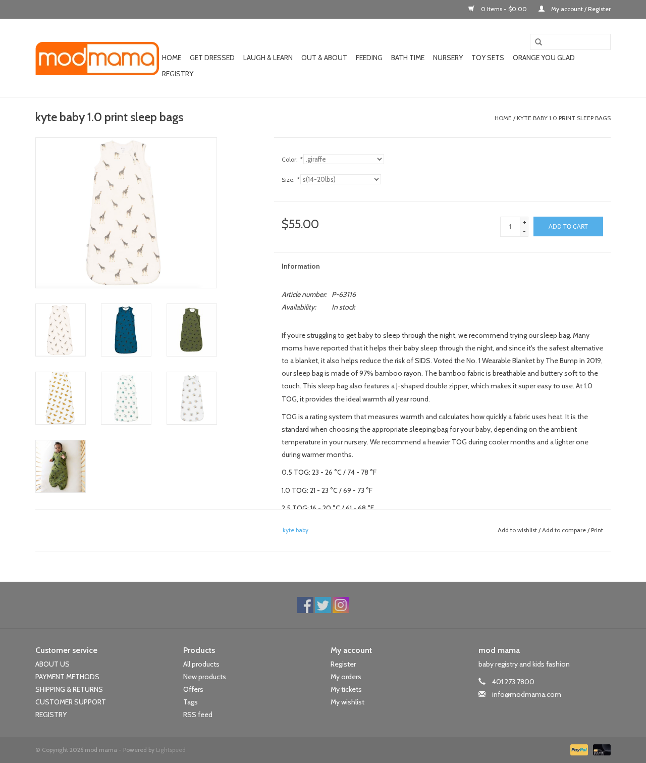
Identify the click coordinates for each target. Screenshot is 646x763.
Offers (193, 689)
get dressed (212, 57)
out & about (324, 57)
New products (204, 676)
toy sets (487, 57)
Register (343, 664)
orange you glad (544, 57)
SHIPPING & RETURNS (69, 689)
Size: (290, 179)
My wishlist (347, 701)
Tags (190, 701)
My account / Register (580, 9)
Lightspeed (171, 749)
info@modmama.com (526, 694)
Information (301, 266)
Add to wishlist (517, 530)
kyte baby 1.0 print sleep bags (564, 118)
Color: (292, 159)
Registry (177, 73)
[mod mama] (97, 58)
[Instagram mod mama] (341, 605)
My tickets (346, 689)
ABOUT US (52, 664)
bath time (407, 57)
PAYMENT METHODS (67, 676)
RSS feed (197, 714)
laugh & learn (268, 57)
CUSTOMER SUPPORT (70, 701)
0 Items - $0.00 (503, 9)
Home (171, 57)
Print (597, 530)
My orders (346, 676)
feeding (369, 57)
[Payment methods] (578, 748)
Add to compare (564, 530)
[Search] (535, 42)
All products (201, 664)
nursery (448, 57)
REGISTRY (51, 714)
